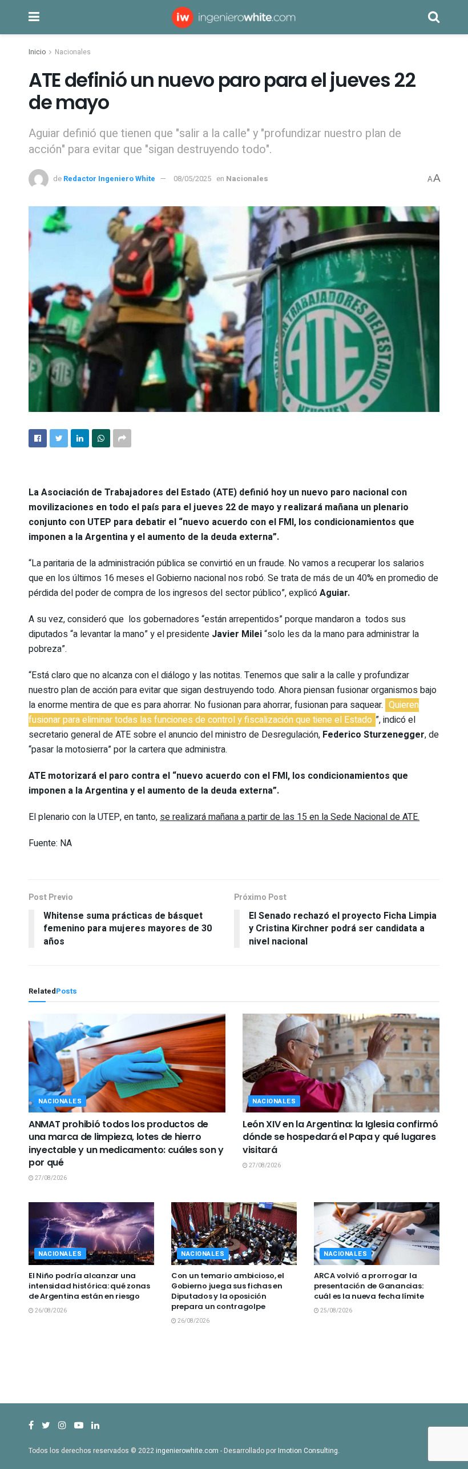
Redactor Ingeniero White (109, 178)
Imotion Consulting (308, 1451)
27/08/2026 (50, 1178)
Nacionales (73, 52)
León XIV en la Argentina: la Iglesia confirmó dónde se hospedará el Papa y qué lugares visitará (340, 1137)
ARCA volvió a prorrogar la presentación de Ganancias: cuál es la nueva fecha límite (368, 1286)
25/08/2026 (335, 1311)
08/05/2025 (192, 178)
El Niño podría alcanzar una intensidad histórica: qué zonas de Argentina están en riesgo (89, 1286)
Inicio (37, 52)
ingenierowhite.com (187, 1451)
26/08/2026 (50, 1311)
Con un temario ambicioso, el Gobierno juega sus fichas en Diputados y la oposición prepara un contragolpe (227, 1291)
